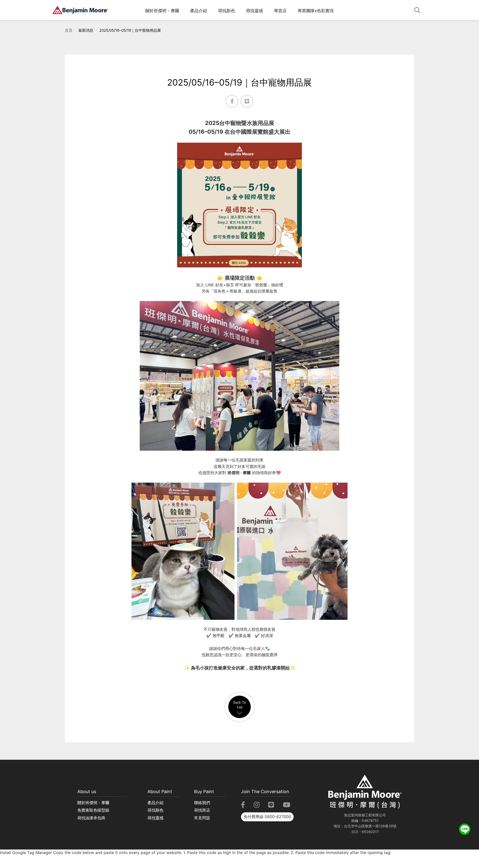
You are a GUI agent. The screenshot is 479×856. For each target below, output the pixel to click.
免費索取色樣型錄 (93, 810)
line (464, 827)
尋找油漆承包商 (91, 817)
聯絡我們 (202, 802)
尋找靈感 (254, 10)
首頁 (68, 30)
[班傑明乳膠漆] (80, 10)
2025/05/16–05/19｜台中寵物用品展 (130, 30)
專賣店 (280, 10)
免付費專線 (267, 816)
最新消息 (85, 30)
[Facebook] (232, 101)
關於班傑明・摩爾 (162, 10)
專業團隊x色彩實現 (316, 10)
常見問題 (202, 817)
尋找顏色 (226, 10)
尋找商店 (202, 810)
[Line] (247, 101)
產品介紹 (198, 10)
